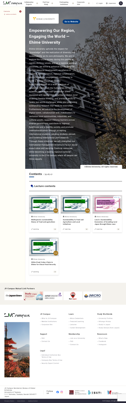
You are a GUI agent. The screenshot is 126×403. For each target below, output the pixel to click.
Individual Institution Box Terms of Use (51, 356)
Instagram (102, 344)
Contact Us (46, 341)
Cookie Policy (33, 401)
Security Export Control (50, 363)
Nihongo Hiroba (105, 321)
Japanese (112, 3)
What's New (103, 338)
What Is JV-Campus (49, 318)
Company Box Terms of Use (52, 360)
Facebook (102, 341)
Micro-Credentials (76, 318)
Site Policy (21, 401)
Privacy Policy (9, 401)
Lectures (73, 324)
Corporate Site (47, 324)
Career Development (77, 328)
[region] (12, 145)
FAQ (43, 338)
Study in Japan (104, 324)
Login (101, 3)
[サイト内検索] (121, 3)
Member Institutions (49, 321)
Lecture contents (11, 14)
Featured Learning (77, 321)
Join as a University (77, 338)
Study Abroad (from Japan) (109, 328)
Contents (7, 11)
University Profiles (105, 318)
